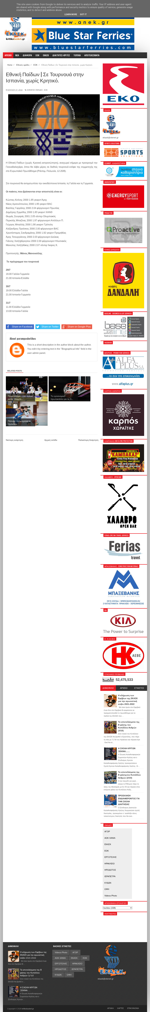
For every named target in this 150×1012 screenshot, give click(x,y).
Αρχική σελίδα (50, 440)
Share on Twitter (50, 326)
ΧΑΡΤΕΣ (120, 1008)
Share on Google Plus (79, 326)
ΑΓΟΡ (107, 831)
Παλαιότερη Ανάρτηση (88, 440)
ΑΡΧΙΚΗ (110, 1008)
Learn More (70, 14)
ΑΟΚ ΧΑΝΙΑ (109, 838)
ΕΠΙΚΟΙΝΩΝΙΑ (133, 1008)
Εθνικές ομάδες (35, 90)
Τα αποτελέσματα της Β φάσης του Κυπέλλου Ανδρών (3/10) (31, 973)
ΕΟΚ (46, 90)
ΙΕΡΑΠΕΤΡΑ (109, 876)
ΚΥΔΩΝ (107, 883)
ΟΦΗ (106, 889)
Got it (83, 14)
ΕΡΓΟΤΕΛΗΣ (110, 857)
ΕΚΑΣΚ (107, 844)
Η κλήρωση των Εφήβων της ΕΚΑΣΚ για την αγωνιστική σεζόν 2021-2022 (33, 955)
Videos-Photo (110, 895)
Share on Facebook (22, 326)
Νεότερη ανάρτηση (14, 440)
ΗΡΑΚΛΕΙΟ (109, 863)
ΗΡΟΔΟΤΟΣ (110, 870)
